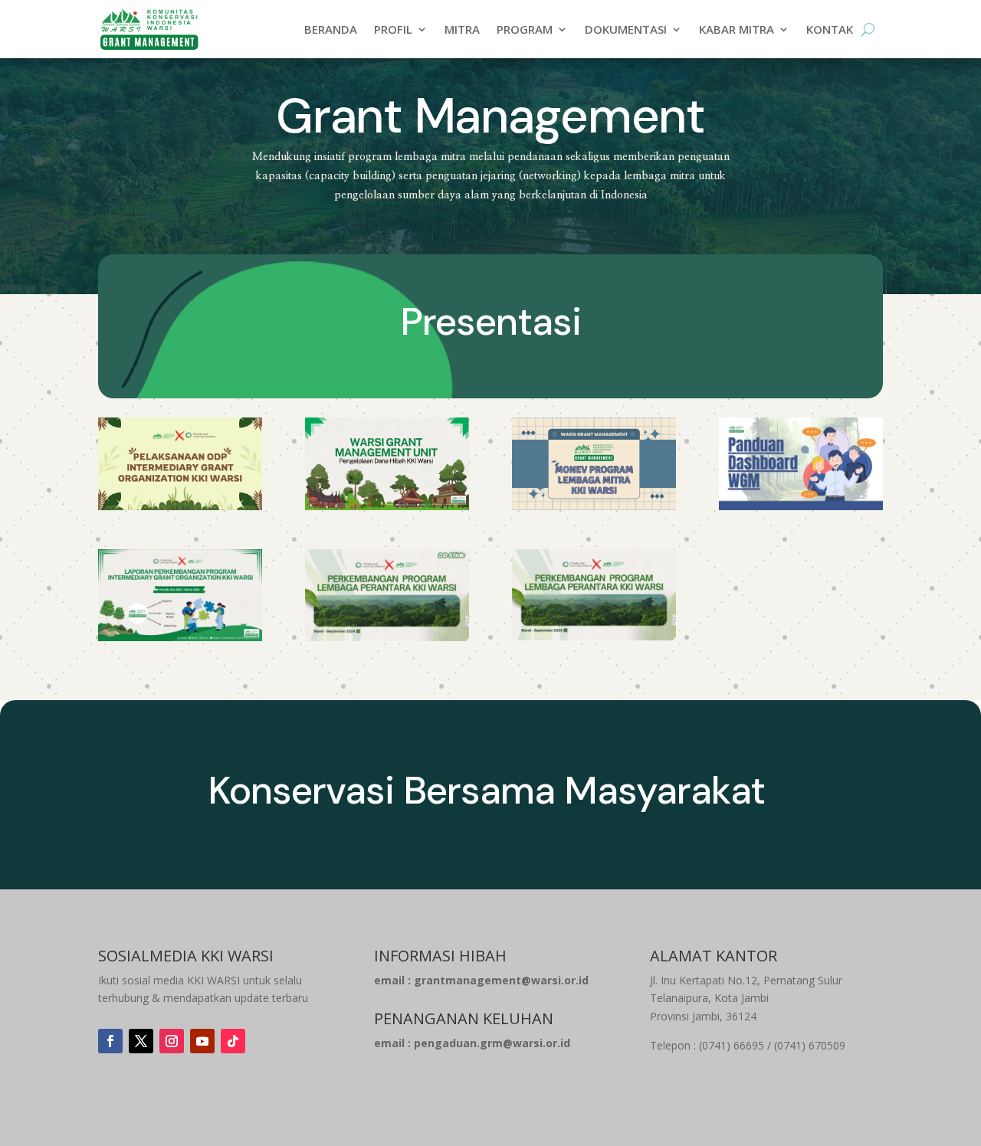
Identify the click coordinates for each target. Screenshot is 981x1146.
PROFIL (393, 29)
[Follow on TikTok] (233, 1041)
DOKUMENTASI (626, 29)
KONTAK (829, 29)
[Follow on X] (141, 1041)
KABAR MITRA (736, 29)
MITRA (462, 29)
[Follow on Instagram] (171, 1041)
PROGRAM (525, 29)
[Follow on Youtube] (202, 1041)
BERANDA (330, 29)
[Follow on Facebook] (110, 1041)
